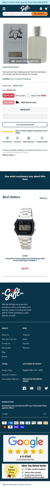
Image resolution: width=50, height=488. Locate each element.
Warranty (26, 348)
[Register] (44, 414)
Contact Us (6, 343)
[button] (25, 116)
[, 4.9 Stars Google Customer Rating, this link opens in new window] (25, 448)
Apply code (38, 96)
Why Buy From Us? (9, 339)
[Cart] (46, 8)
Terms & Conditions (9, 374)
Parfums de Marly (11, 67)
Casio (25, 256)
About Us (5, 335)
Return (25, 339)
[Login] (41, 8)
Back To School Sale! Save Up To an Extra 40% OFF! (24, 2)
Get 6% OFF (24, 406)
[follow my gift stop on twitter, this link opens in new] (46, 389)
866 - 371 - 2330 (36, 370)
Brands (4, 356)
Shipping (26, 335)
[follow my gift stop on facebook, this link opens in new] (24, 389)
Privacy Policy (7, 370)
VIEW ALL (43, 198)
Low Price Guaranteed (25, 125)
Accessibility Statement (10, 379)
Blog (3, 352)
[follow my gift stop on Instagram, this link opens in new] (39, 389)
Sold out (25, 110)
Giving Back (6, 348)
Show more (8, 155)
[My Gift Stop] (12, 289)
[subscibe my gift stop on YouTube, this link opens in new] (31, 389)
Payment (26, 343)
